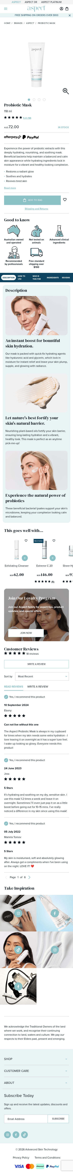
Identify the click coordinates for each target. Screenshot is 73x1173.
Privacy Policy (21, 1158)
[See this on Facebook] (54, 913)
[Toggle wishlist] (65, 200)
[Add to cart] (25, 558)
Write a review (36, 664)
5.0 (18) (27, 118)
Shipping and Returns (36, 209)
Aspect (16, 2)
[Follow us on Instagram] (7, 1134)
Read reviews (13, 687)
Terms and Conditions (47, 1158)
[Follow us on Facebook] (16, 1134)
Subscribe (58, 1119)
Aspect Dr (31, 2)
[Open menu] (5, 8)
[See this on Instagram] (18, 913)
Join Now (26, 633)
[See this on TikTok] (18, 949)
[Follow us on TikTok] (24, 1134)
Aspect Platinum (51, 2)
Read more (10, 188)
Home (7, 23)
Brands (18, 23)
